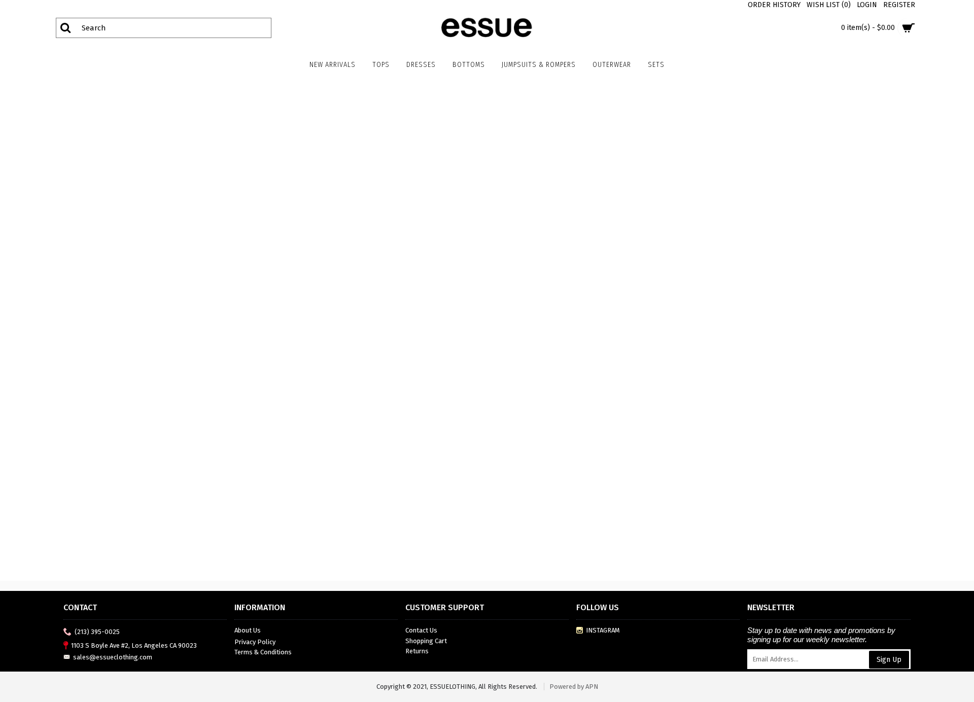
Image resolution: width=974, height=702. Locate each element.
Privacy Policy (254, 642)
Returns (417, 651)
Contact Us (421, 630)
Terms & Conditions (263, 652)
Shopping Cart (426, 641)
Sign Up (889, 659)
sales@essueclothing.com (112, 657)
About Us (247, 630)
